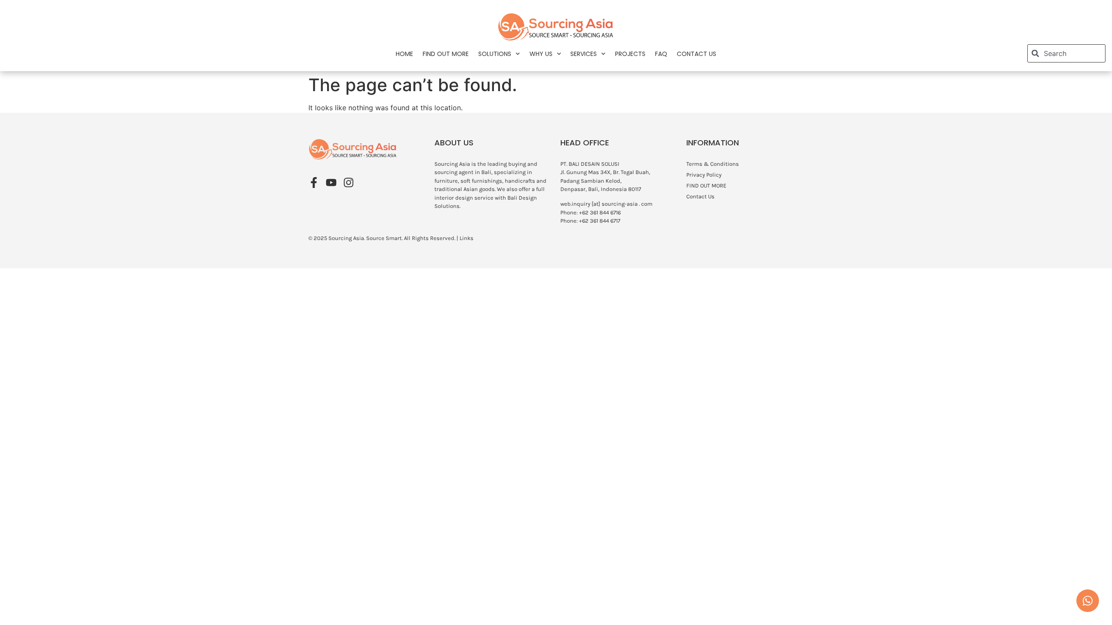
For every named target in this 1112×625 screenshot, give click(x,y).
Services (583, 53)
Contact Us (696, 53)
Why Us (541, 53)
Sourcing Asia (346, 238)
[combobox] (1066, 53)
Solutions (494, 53)
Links (466, 238)
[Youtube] (331, 182)
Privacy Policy (703, 174)
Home (404, 53)
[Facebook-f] (313, 182)
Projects (630, 53)
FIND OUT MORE (446, 53)
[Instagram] (348, 182)
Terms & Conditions (712, 164)
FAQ (661, 53)
